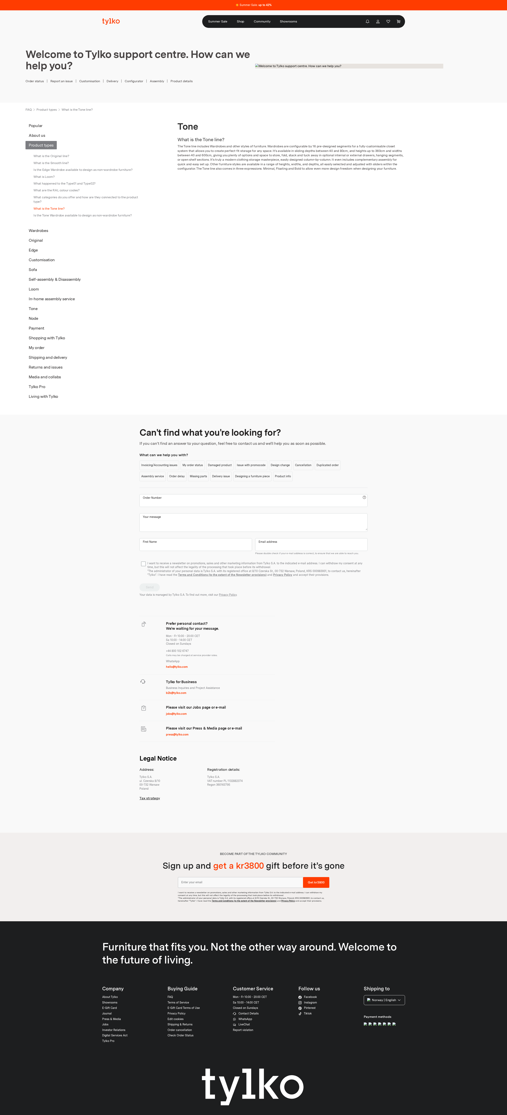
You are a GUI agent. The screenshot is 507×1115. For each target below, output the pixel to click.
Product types (46, 109)
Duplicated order (328, 465)
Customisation (89, 81)
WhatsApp (173, 661)
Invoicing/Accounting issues (159, 465)
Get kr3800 (316, 882)
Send (149, 587)
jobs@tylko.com (176, 713)
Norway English (384, 1000)
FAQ (28, 109)
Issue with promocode (251, 465)
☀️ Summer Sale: (253, 5)
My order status (192, 465)
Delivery (112, 81)
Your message (152, 516)
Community (262, 21)
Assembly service (152, 476)
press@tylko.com (177, 734)
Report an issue (61, 81)
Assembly (157, 81)
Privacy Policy (282, 574)
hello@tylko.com (177, 666)
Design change (280, 465)
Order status (34, 81)
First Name (150, 541)
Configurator (134, 81)
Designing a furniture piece (252, 476)
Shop (240, 21)
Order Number (152, 497)
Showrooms (288, 21)
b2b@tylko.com (176, 692)
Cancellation (303, 465)
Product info (283, 476)
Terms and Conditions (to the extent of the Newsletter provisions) (222, 574)
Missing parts (198, 476)
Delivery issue (221, 476)
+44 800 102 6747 (177, 650)
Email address (268, 541)
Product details (181, 81)
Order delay (177, 476)
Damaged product (220, 465)
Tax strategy (149, 798)
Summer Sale (217, 21)
